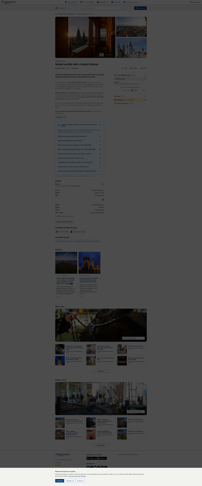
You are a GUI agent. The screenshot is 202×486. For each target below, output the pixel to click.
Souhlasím (59, 481)
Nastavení (80, 481)
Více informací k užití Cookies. (77, 476)
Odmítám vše (70, 481)
